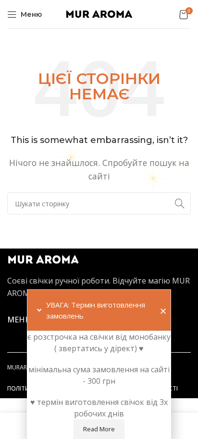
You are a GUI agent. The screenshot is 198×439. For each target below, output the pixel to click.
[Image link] (43, 259)
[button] (163, 311)
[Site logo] (99, 13)
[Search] (180, 203)
